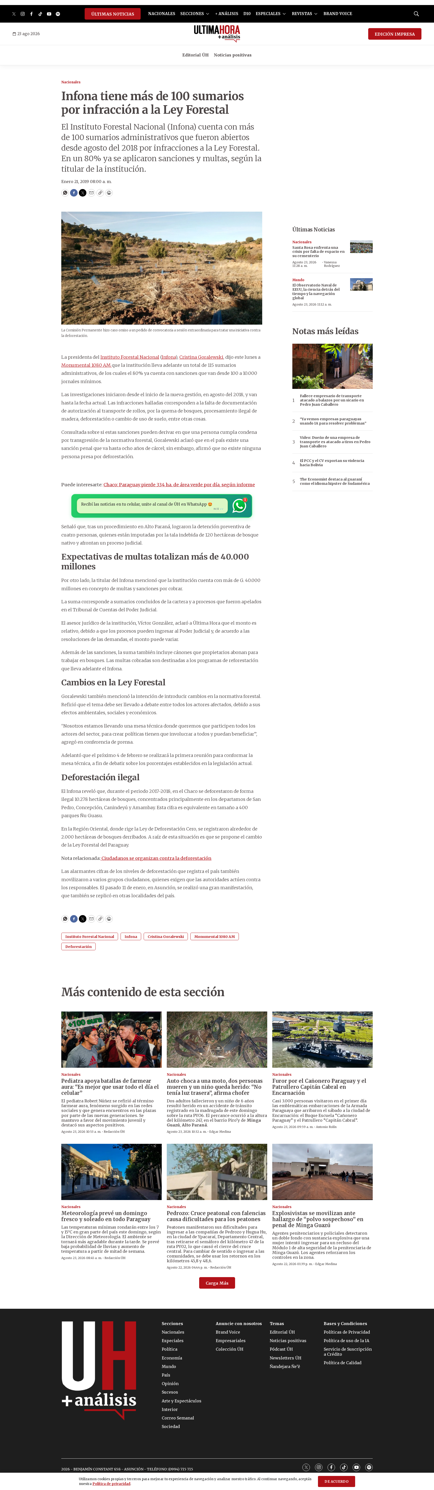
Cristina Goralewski (201, 357)
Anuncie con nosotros (239, 1323)
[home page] (217, 34)
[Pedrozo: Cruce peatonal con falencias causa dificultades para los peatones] (217, 1172)
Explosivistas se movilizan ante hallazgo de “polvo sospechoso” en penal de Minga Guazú (317, 1219)
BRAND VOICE (337, 13)
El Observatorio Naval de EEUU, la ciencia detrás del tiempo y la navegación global (316, 291)
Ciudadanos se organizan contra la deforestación (155, 858)
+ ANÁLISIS (226, 13)
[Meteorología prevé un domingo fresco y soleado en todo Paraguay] (111, 1172)
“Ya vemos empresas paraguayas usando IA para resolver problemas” (333, 421)
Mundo (298, 280)
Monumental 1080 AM (86, 365)
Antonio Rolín (326, 1127)
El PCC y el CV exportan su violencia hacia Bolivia (332, 463)
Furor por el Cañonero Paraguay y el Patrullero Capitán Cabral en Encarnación (319, 1087)
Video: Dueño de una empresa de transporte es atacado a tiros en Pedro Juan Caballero (335, 442)
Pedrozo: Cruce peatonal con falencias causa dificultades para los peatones (216, 1216)
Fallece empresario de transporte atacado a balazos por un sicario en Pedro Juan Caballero (332, 400)
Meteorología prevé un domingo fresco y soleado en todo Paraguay (105, 1216)
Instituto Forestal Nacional (129, 357)
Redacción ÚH (114, 1132)
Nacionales (71, 82)
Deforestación (78, 946)
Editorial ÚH (195, 54)
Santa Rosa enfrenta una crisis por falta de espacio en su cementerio (318, 251)
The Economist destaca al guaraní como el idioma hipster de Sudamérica (335, 481)
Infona (169, 357)
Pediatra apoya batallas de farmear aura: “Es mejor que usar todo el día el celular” (110, 1087)
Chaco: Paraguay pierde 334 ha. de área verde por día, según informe (179, 485)
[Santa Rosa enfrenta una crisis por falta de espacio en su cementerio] (361, 246)
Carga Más (217, 1283)
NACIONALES (161, 13)
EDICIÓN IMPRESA (395, 34)
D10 (247, 13)
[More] (207, 14)
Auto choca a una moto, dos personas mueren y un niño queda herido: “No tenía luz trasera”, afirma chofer (215, 1087)
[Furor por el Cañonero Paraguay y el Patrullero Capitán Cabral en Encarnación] (322, 1039)
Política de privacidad (111, 1484)
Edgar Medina (220, 1132)
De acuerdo (336, 1481)
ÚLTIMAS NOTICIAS (112, 14)
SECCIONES (192, 13)
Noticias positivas (233, 54)
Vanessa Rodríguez (332, 264)
